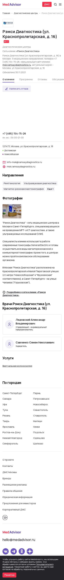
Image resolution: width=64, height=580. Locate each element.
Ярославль (8, 426)
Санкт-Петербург (12, 393)
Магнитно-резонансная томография (24, 188)
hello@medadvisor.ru (18, 540)
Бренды (6, 478)
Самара (6, 398)
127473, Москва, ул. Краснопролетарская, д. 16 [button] (27, 146)
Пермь (37, 393)
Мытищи (37, 421)
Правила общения (12, 490)
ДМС (47, 4)
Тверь (5, 421)
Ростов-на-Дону (11, 432)
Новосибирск (40, 404)
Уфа (4, 404)
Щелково (38, 443)
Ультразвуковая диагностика (40, 183)
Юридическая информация (17, 497)
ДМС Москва (9, 472)
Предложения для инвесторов (19, 503)
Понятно (9, 574)
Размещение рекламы (14, 484)
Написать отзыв (18, 88)
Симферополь (10, 443)
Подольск (38, 432)
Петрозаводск (41, 398)
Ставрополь (40, 415)
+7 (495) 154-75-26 (14, 133)
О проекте (8, 459)
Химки (36, 426)
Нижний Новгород (12, 437)
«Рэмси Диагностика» (28, 51)
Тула (5, 409)
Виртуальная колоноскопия (17, 365)
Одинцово (39, 437)
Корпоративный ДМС (14, 509)
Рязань (6, 415)
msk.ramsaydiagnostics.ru (16, 64)
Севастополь (40, 409)
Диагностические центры (16, 46)
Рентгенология (12, 183)
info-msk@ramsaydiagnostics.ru (24, 162)
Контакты (7, 465)
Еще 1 (50, 188)
